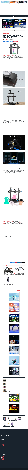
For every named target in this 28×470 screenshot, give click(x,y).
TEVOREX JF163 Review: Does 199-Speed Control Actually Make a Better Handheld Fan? (8, 284)
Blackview (3, 458)
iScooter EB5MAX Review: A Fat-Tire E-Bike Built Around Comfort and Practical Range (9, 274)
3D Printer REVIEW (9, 377)
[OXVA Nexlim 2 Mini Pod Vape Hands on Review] (4, 380)
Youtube (3, 439)
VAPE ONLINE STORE (4, 444)
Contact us (3, 435)
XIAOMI (12, 377)
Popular (5, 377)
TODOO (3, 451)
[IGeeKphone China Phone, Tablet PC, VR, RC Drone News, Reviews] (14, 16)
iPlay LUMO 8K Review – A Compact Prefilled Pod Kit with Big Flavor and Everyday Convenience (15, 387)
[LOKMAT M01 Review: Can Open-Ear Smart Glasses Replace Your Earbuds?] (19, 270)
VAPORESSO (3, 445)
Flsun (2, 461)
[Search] (25, 16)
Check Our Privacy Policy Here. (5, 436)
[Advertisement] (14, 9)
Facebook (3, 438)
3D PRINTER (6, 33)
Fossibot (3, 459)
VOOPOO (3, 446)
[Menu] (2, 16)
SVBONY (3, 456)
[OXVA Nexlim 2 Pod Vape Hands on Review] (4, 384)
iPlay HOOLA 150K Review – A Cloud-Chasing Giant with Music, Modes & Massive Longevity (15, 391)
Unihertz (3, 460)
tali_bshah (7, 39)
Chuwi (2, 457)
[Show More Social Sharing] (18, 41)
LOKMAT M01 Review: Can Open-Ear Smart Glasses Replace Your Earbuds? (20, 274)
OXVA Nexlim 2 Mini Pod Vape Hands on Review (13, 380)
